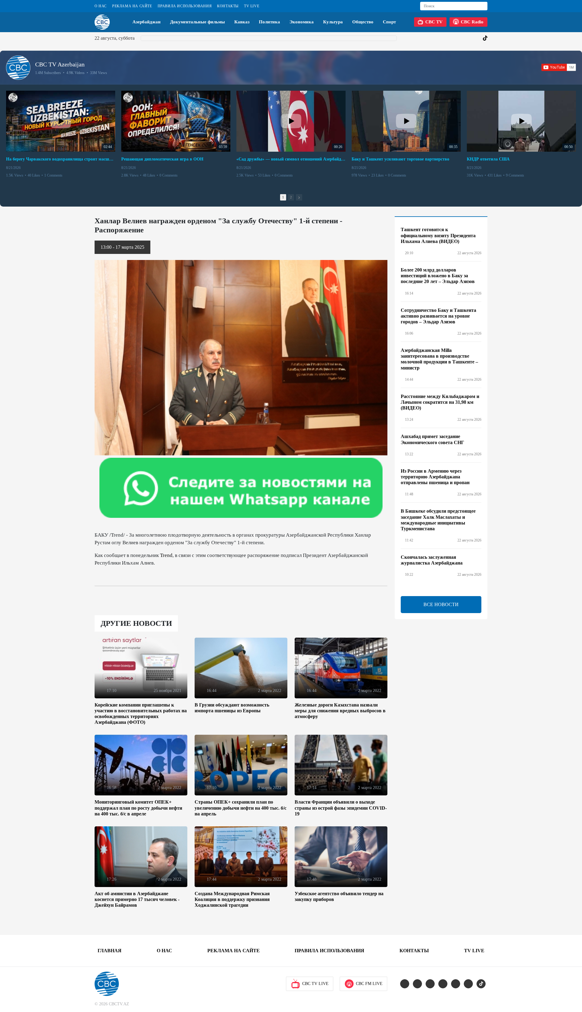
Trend (166, 555)
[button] (299, 197)
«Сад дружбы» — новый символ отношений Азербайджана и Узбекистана (291, 159)
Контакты (228, 6)
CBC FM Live (369, 983)
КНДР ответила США (488, 159)
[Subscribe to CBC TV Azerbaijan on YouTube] (558, 67)
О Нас (101, 6)
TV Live (251, 6)
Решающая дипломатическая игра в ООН (162, 159)
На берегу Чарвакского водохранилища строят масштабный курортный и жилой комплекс (60, 159)
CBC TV (434, 21)
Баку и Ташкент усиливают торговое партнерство (400, 159)
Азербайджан (146, 21)
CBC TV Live (315, 983)
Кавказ (241, 21)
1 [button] (283, 197)
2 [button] (291, 197)
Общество (362, 21)
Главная (110, 950)
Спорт (389, 21)
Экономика (301, 21)
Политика (269, 21)
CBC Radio (472, 21)
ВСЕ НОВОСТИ (441, 604)
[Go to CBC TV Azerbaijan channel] (18, 68)
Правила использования (185, 6)
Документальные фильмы (197, 21)
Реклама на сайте (132, 6)
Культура (333, 21)
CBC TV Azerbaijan (60, 64)
